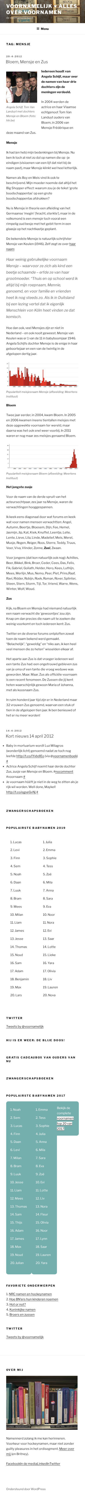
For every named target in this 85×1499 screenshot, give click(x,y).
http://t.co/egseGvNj (21, 792)
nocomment (64, 771)
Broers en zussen (22, 1314)
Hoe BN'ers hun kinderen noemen (33, 1299)
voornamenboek (65, 756)
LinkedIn (43, 1464)
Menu (45, 28)
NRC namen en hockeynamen (30, 1294)
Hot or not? (17, 1304)
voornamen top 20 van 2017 (65, 1124)
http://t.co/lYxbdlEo (30, 756)
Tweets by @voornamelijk (25, 1026)
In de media (28, 1464)
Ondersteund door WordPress (26, 1489)
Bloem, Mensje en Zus (27, 61)
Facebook (13, 1464)
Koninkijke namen (22, 1309)
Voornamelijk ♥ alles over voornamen (41, 9)
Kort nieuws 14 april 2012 (30, 736)
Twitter (55, 1464)
